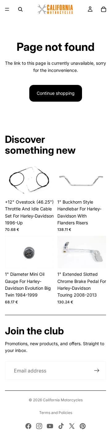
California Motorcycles (63, 400)
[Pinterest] (82, 426)
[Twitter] (72, 426)
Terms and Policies (55, 412)
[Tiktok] (61, 426)
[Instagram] (39, 426)
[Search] (20, 9)
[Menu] (7, 9)
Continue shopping (56, 93)
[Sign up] (96, 370)
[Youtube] (50, 426)
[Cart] (103, 9)
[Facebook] (28, 426)
